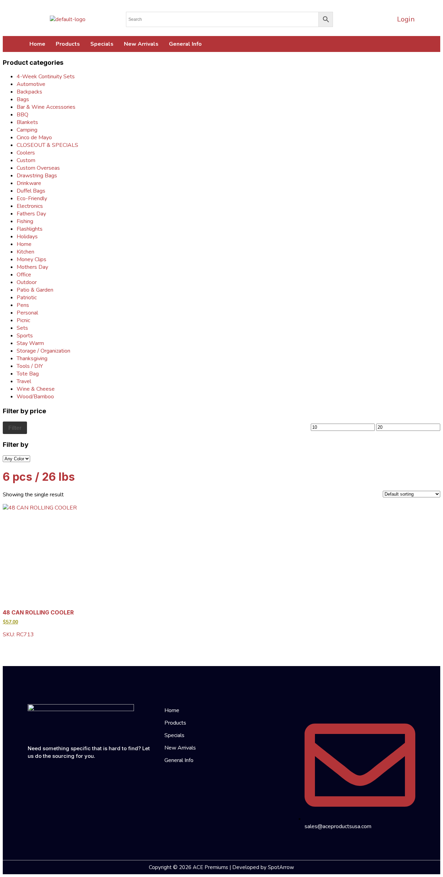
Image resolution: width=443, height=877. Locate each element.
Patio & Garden (35, 290)
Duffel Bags (31, 191)
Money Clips (31, 259)
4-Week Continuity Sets (46, 76)
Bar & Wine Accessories (46, 107)
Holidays (27, 236)
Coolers (26, 153)
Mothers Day (32, 267)
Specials (102, 44)
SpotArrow (281, 867)
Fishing (25, 221)
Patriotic (27, 297)
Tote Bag (28, 374)
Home (37, 44)
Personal (27, 313)
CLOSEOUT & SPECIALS (47, 145)
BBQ (22, 114)
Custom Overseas (38, 168)
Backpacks (29, 92)
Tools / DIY (30, 366)
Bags (23, 99)
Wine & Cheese (36, 389)
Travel (24, 381)
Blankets (27, 122)
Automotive (31, 84)
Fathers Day (31, 214)
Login (406, 19)
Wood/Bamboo (35, 396)
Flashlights (30, 229)
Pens (23, 305)
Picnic (23, 320)
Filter (14, 428)
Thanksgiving (32, 358)
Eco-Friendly (32, 198)
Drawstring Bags (37, 175)
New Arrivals (141, 44)
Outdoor (27, 282)
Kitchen (25, 252)
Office (24, 274)
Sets (22, 328)
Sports (25, 335)
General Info (185, 44)
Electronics (30, 206)
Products (68, 44)
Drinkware (29, 183)
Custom (26, 160)
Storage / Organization (43, 351)
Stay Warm (30, 343)
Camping (27, 130)
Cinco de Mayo (34, 137)
